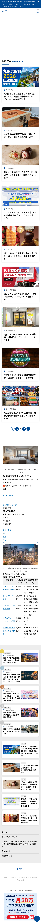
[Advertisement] (20, 37)
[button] (3, 542)
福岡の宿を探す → (10, 495)
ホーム (4, 832)
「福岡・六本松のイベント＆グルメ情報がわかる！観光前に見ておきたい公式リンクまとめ (19, 844)
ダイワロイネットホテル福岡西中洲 (9, 630)
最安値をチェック (10, 504)
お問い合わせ (7, 856)
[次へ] (28, 429)
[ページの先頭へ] (37, 919)
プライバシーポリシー (10, 836)
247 (24, 429)
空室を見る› (7, 530)
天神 (4, 539)
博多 (4, 536)
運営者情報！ (7, 851)
